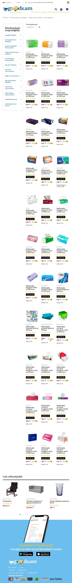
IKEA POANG (6, 499)
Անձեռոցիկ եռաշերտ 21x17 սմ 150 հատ (62, 131)
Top (42, 52)
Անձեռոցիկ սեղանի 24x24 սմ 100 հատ (63, 289)
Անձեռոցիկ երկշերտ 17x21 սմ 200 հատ (62, 210)
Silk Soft (28, 52)
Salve (27, 208)
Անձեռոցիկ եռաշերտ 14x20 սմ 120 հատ (31, 55)
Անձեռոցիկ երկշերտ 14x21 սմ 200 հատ (46, 210)
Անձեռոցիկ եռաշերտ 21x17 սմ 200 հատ (31, 170)
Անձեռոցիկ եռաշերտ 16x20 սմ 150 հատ (47, 55)
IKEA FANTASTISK (46, 324)
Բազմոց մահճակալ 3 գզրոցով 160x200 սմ (34, 502)
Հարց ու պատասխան (16, 572)
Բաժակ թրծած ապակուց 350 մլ (59, 502)
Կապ (21, 567)
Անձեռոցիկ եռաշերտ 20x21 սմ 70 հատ (31, 133)
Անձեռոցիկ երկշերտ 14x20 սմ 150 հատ (62, 172)
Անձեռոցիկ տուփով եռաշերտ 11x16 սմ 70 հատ (31, 369)
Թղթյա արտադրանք (35, 17)
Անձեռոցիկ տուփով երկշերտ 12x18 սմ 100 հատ (46, 450)
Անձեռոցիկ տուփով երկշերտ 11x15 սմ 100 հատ (31, 450)
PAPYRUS (44, 90)
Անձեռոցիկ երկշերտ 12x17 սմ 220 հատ (46, 172)
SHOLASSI (29, 90)
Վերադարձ (22, 570)
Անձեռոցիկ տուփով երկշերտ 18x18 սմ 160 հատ (62, 450)
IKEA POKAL (53, 499)
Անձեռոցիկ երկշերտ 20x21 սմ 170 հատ (46, 289)
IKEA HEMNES (30, 499)
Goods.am (5, 17)
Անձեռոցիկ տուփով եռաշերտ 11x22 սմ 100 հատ (47, 369)
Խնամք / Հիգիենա (11, 65)
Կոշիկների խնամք (11, 99)
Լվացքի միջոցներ (10, 35)
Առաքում (12, 570)
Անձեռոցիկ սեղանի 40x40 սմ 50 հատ (47, 328)
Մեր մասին (12, 567)
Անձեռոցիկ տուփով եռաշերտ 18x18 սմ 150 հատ (31, 410)
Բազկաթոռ (7, 501)
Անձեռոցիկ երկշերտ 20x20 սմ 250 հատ (31, 287)
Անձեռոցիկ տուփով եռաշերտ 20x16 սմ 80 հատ (47, 408)
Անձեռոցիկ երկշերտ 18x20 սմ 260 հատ (62, 250)
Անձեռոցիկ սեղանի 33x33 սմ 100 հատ (32, 328)
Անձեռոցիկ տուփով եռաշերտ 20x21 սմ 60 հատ (62, 408)
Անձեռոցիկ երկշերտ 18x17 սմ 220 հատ (31, 250)
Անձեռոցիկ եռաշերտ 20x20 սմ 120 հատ (62, 94)
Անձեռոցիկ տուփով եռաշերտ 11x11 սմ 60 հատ (62, 329)
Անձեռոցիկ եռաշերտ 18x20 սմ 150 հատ (47, 94)
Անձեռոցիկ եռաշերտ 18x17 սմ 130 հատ (31, 94)
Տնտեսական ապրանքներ (18, 17)
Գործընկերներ (32, 572)
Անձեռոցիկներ (48, 17)
